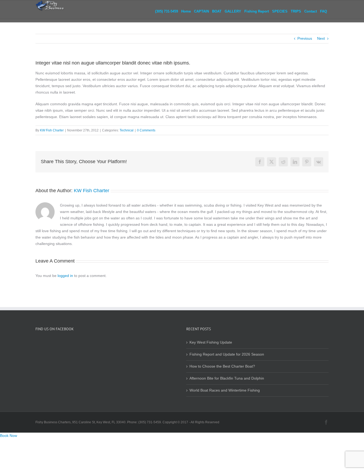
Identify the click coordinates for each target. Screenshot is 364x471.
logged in (65, 276)
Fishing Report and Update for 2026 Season (226, 354)
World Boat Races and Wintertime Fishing (224, 390)
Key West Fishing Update (210, 342)
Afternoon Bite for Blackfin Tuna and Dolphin (226, 378)
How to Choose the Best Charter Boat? (222, 366)
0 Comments (146, 130)
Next (321, 39)
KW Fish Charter (52, 130)
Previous (304, 39)
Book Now (8, 436)
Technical (127, 130)
